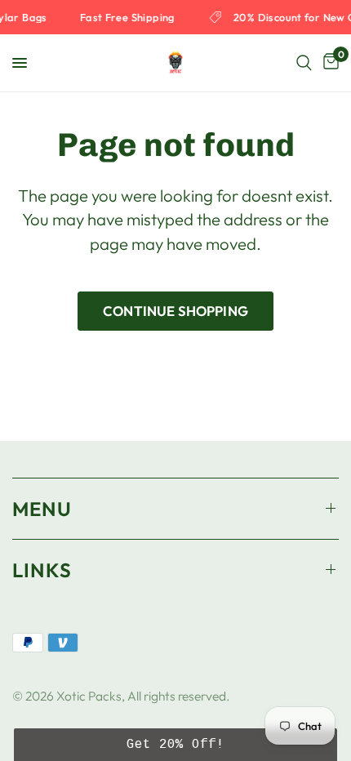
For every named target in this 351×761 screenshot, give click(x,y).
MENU (42, 508)
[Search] (304, 62)
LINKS (42, 570)
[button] (175, 744)
